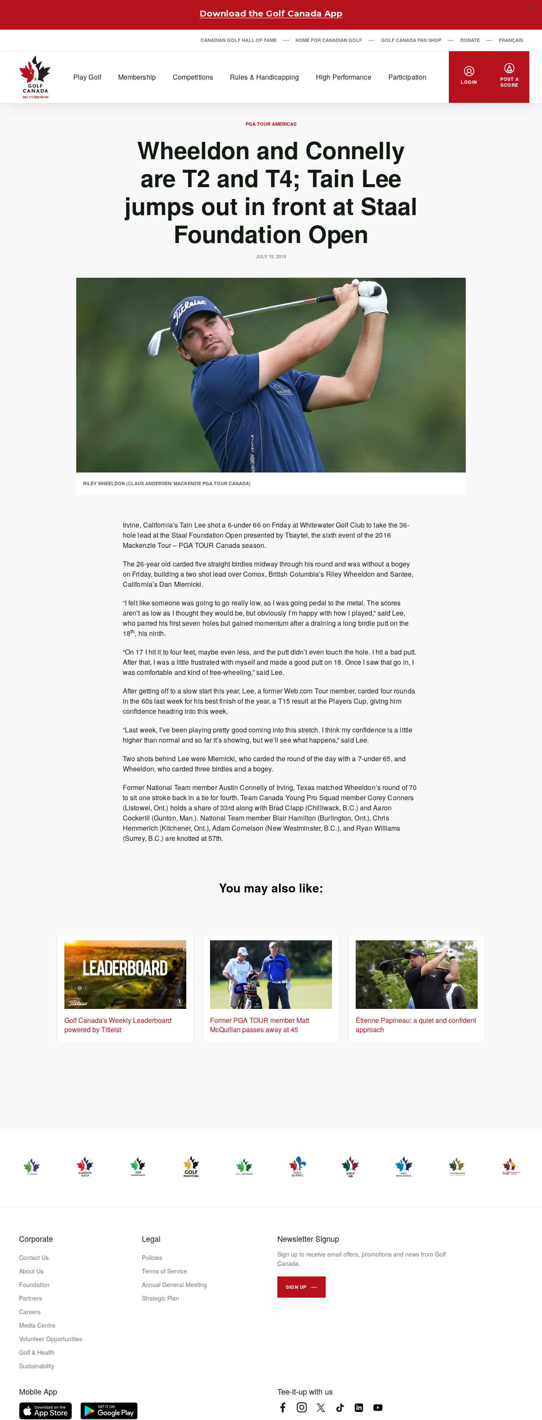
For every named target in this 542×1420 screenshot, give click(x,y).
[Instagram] (301, 1407)
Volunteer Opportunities (50, 1338)
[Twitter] (320, 1407)
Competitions (193, 77)
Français (511, 40)
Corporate (36, 1238)
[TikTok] (340, 1407)
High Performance (343, 77)
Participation (407, 77)
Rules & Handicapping (264, 77)
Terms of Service (164, 1271)
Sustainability (36, 1366)
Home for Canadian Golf (329, 40)
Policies (152, 1257)
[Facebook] (282, 1407)
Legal (151, 1238)
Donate (470, 40)
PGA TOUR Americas (271, 124)
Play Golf (87, 77)
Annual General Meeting (174, 1284)
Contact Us (34, 1257)
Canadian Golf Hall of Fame (239, 40)
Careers (30, 1311)
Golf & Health (37, 1352)
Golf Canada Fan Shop (411, 40)
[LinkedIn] (359, 1407)
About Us (31, 1271)
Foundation (34, 1284)
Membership (137, 77)
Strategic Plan (160, 1298)
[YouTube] (378, 1407)
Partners (30, 1298)
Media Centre (37, 1325)
